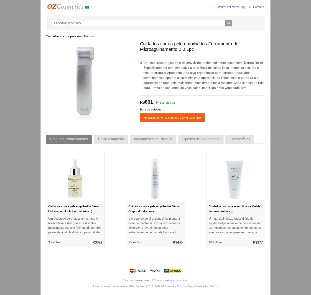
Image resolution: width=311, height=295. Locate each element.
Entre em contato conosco (137, 280)
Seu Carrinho (255, 7)
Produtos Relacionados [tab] (69, 139)
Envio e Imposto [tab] (111, 139)
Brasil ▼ (214, 286)
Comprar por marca (227, 7)
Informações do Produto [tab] (153, 139)
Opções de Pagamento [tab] (200, 139)
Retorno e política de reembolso (171, 280)
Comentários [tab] (239, 139)
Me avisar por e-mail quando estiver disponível (172, 117)
